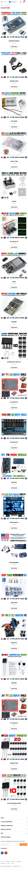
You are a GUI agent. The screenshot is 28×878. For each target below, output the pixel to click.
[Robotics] (14, 626)
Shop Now (14, 46)
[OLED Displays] (14, 506)
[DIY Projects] (14, 225)
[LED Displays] (14, 426)
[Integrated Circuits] (14, 345)
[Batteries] (14, 105)
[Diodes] (14, 185)
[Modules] (14, 466)
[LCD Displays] (14, 386)
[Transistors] (14, 747)
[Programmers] (14, 546)
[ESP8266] (14, 305)
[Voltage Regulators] (14, 787)
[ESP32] (14, 265)
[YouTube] (6, 852)
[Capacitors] (14, 145)
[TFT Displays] (14, 707)
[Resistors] (14, 586)
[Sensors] (14, 666)
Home (2, 5)
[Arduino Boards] (14, 24)
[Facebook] (2, 852)
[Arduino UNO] (14, 65)
